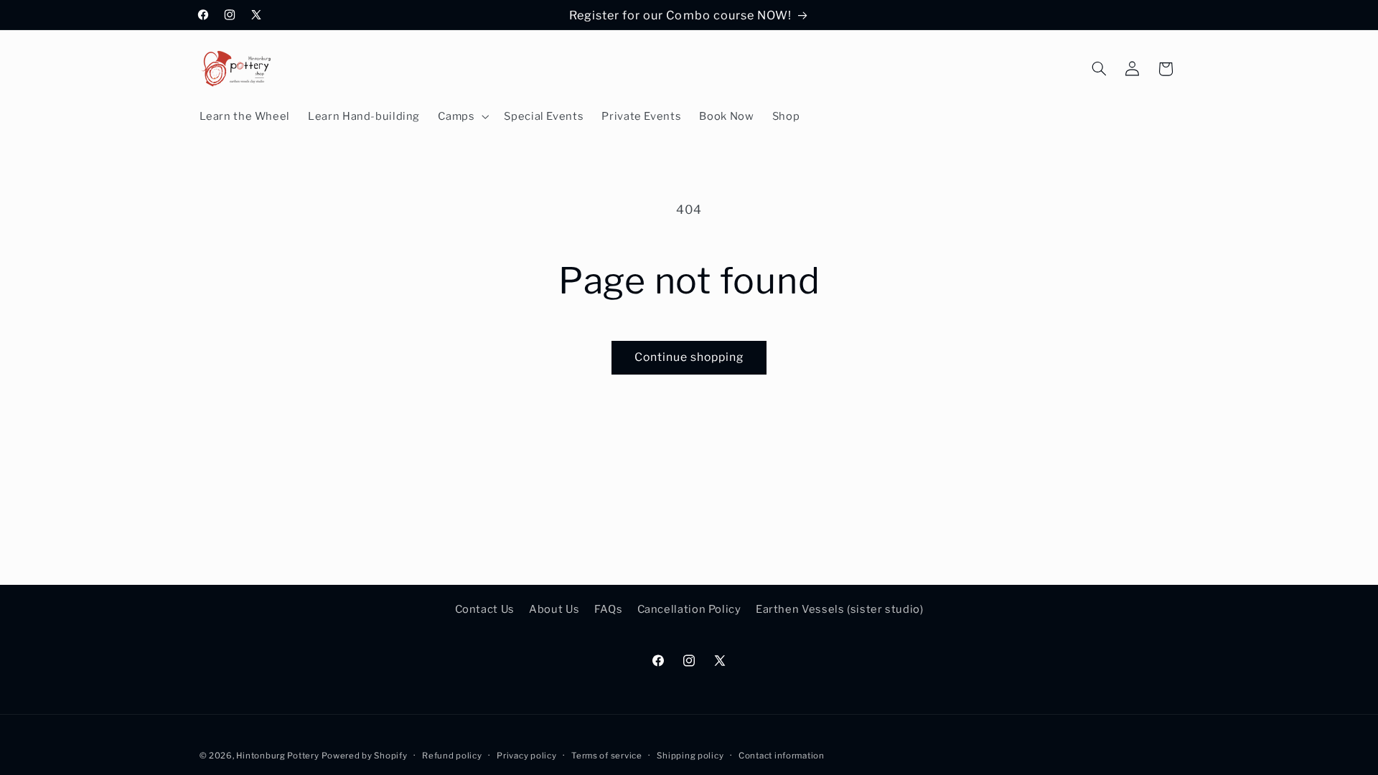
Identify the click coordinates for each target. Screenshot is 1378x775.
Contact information (782, 756)
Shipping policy (690, 756)
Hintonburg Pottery (277, 756)
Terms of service (606, 756)
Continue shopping (689, 357)
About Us (554, 609)
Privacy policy (526, 756)
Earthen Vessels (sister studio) (840, 609)
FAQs (608, 609)
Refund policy (452, 756)
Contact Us (485, 609)
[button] (462, 116)
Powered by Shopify (364, 756)
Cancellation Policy (689, 609)
